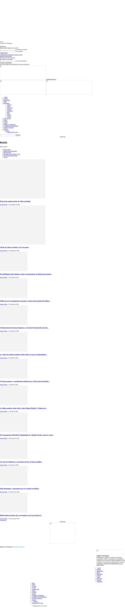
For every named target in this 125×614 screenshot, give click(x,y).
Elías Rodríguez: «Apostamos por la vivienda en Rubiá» (19, 488)
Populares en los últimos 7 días (11, 154)
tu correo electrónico (21, 61)
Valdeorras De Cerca (12, 132)
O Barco (9, 104)
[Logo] (23, 94)
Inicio (5, 97)
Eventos (5, 121)
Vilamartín (9, 108)
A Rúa (8, 106)
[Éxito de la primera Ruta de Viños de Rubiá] (22, 198)
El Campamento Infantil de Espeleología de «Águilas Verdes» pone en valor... (27, 435)
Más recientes (7, 149)
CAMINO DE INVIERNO (10, 126)
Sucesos (5, 129)
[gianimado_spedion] (62, 543)
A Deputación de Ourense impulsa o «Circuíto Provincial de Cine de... (24, 328)
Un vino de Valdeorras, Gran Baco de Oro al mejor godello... (21, 462)
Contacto (6, 130)
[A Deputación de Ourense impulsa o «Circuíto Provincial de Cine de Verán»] (14, 324)
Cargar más (3, 520)
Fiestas (5, 120)
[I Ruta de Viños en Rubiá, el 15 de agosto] (22, 244)
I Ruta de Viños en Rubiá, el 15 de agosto (14, 247)
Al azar (5, 157)
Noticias (5, 98)
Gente (5, 101)
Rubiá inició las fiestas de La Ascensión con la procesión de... (21, 515)
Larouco (9, 109)
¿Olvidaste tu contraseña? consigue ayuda (11, 54)
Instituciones (6, 100)
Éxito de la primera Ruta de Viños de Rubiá (15, 201)
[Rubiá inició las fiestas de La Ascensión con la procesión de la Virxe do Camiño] (14, 512)
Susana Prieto (3, 204)
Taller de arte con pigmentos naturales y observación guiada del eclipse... (25, 301)
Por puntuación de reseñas (10, 155)
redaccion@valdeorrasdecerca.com (113, 563)
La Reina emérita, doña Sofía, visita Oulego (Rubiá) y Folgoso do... (23, 408)
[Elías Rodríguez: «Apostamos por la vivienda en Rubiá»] (14, 485)
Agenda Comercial (8, 127)
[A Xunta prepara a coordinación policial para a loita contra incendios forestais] (14, 378)
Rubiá (8, 114)
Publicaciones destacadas (10, 151)
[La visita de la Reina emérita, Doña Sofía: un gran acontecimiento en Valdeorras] (14, 351)
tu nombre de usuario (21, 49)
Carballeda (10, 111)
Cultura (5, 123)
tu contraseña (19, 51)
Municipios (6, 103)
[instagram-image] (15, 565)
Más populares (7, 152)
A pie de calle (7, 118)
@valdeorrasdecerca (19, 547)
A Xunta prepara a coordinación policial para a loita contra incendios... (25, 381)
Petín (8, 112)
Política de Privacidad (6, 56)
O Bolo (9, 117)
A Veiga (9, 115)
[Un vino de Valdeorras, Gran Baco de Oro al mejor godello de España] (14, 458)
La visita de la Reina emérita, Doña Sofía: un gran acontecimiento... (23, 354)
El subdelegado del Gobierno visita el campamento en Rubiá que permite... (26, 274)
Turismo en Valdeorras (9, 124)
